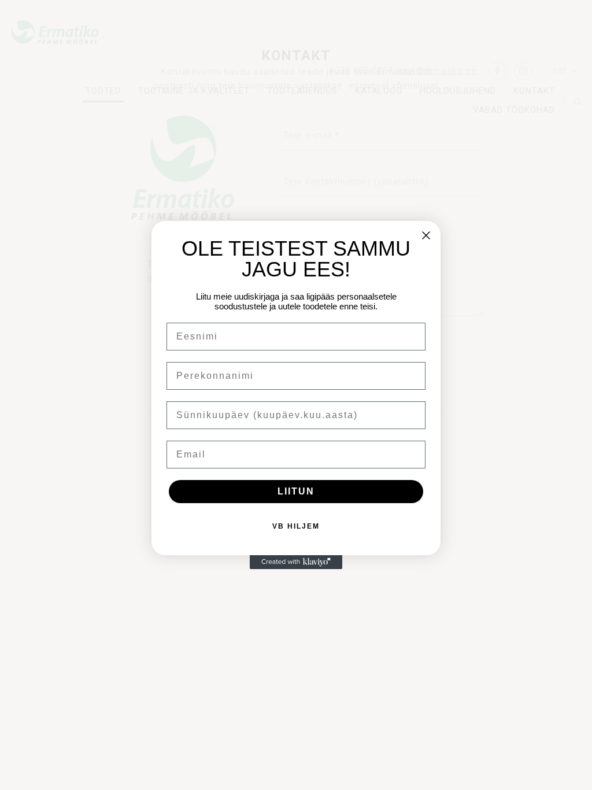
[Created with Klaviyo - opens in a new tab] (296, 562)
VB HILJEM (296, 526)
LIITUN (296, 491)
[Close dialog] (426, 235)
